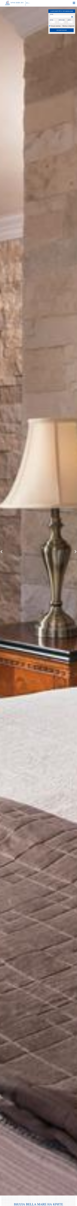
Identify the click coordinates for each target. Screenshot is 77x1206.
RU (27, 3)
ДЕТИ (69, 20)
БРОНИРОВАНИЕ (62, 30)
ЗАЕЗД (51, 14)
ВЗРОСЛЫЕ (62, 20)
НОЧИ (51, 20)
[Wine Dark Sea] (14, 3)
